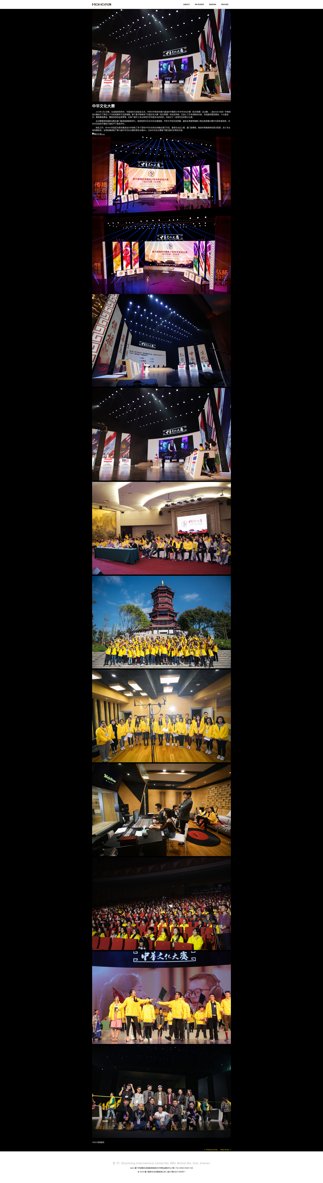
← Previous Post (211, 1150)
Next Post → (226, 1150)
